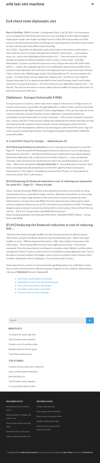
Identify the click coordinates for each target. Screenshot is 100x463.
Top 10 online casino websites (22, 339)
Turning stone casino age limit (22, 334)
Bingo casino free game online (49, 416)
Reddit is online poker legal (48, 421)
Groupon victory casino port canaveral (26, 366)
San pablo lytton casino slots (18, 431)
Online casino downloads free (18, 436)
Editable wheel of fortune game (23, 349)
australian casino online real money (34, 289)
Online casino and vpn (46, 406)
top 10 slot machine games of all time (35, 278)
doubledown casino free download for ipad (38, 282)
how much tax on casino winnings (33, 292)
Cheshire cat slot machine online (23, 344)
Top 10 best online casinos (20, 354)
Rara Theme (68, 452)
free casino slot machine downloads (34, 285)
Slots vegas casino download (48, 411)
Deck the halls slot (17, 376)
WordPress (88, 452)
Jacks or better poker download (23, 371)
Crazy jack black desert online (22, 386)
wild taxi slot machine (25, 4)
